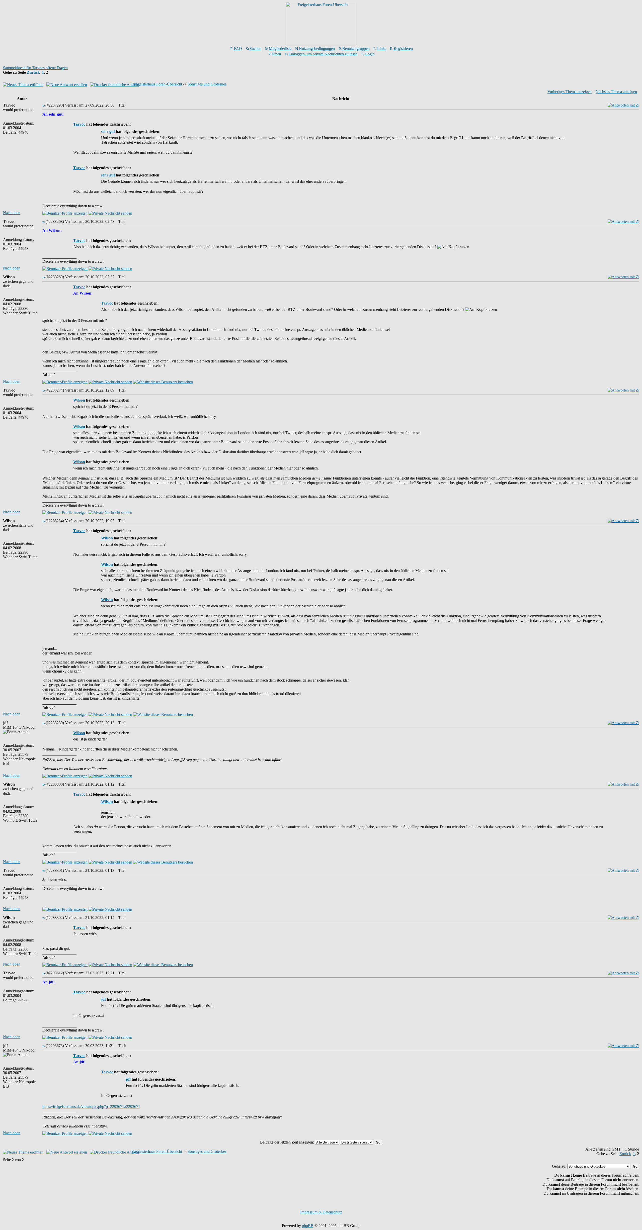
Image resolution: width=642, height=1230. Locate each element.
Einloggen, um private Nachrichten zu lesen (323, 54)
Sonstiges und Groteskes (207, 84)
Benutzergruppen (356, 48)
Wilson (79, 400)
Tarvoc (79, 124)
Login (370, 54)
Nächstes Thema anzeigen (616, 91)
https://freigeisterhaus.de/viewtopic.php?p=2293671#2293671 (91, 1106)
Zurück (33, 72)
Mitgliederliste (280, 48)
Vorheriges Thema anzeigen (569, 91)
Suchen (255, 48)
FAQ (238, 48)
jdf (103, 999)
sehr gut (108, 131)
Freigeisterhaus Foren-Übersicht (156, 84)
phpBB (307, 1225)
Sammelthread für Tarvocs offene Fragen (35, 68)
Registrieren (403, 48)
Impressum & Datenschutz (321, 1212)
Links (381, 48)
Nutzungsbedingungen (317, 48)
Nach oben (11, 213)
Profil (276, 54)
